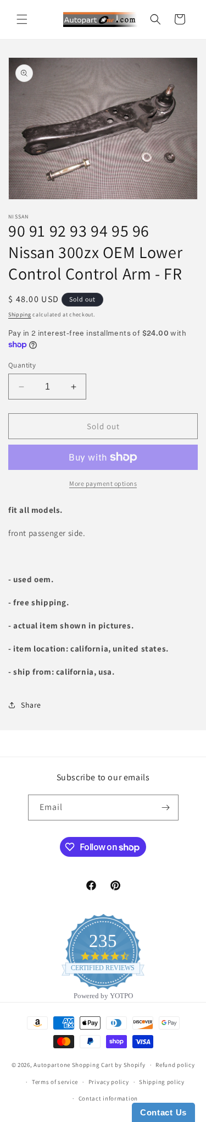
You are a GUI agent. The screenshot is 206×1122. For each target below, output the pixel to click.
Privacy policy (108, 1082)
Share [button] (31, 705)
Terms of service (55, 1082)
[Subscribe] (166, 807)
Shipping (19, 314)
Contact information (108, 1098)
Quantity (22, 365)
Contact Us (163, 1112)
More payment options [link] (103, 483)
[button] (22, 19)
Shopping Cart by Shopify (109, 1065)
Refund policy (174, 1065)
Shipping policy (162, 1082)
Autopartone (52, 1065)
